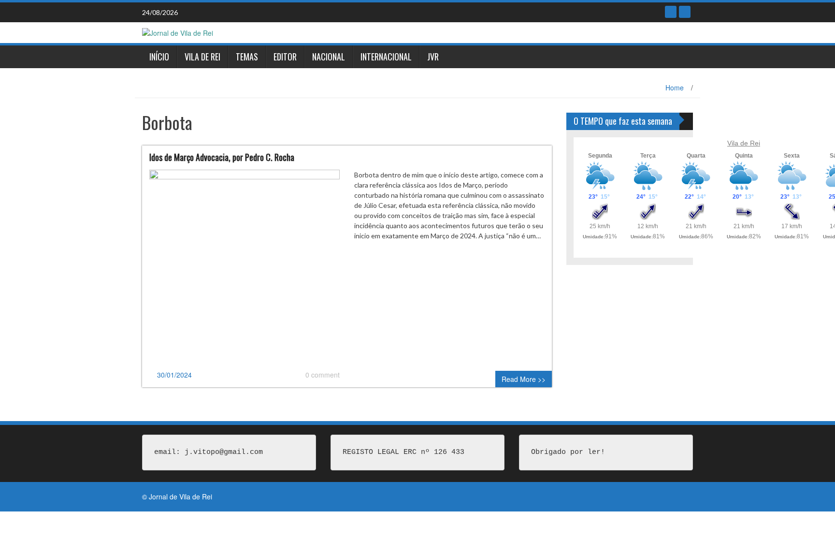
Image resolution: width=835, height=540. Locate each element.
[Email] (685, 12)
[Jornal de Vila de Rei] (177, 32)
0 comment (322, 374)
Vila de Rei (202, 56)
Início (159, 56)
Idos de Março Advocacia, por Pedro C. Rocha (221, 157)
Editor (285, 56)
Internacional (386, 56)
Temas (247, 56)
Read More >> (524, 379)
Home (674, 87)
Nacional (328, 56)
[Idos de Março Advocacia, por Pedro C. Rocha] (244, 269)
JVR (433, 56)
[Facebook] (671, 12)
